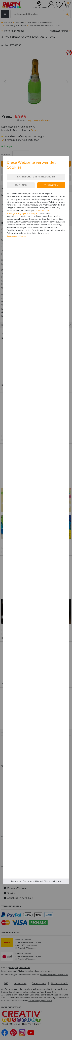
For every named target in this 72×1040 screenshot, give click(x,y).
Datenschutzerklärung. (16, 236)
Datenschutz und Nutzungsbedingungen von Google (28, 212)
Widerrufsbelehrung (52, 881)
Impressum (16, 881)
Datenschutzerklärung (32, 881)
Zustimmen (51, 185)
